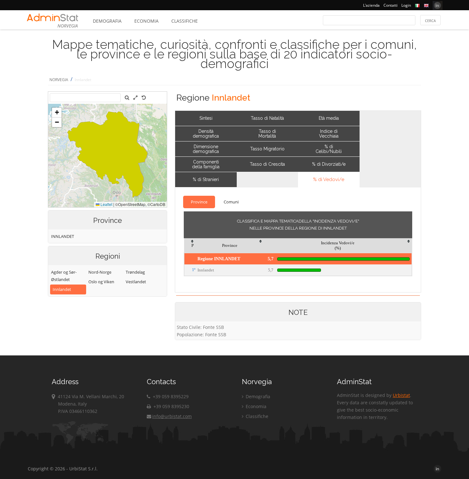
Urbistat (401, 395)
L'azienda (371, 5)
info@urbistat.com (172, 416)
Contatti (390, 5)
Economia (146, 21)
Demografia (107, 21)
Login (406, 5)
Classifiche (184, 21)
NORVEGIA (58, 79)
